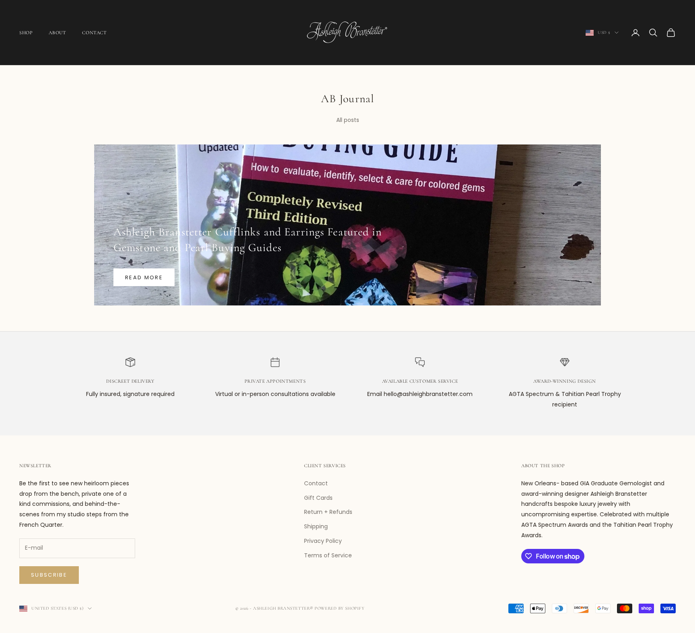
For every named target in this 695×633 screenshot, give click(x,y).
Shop (26, 32)
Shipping (316, 526)
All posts (347, 120)
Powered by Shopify (339, 608)
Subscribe (49, 575)
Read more (144, 277)
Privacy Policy (323, 541)
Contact (94, 32)
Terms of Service (328, 555)
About (57, 32)
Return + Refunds (328, 512)
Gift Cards (318, 498)
